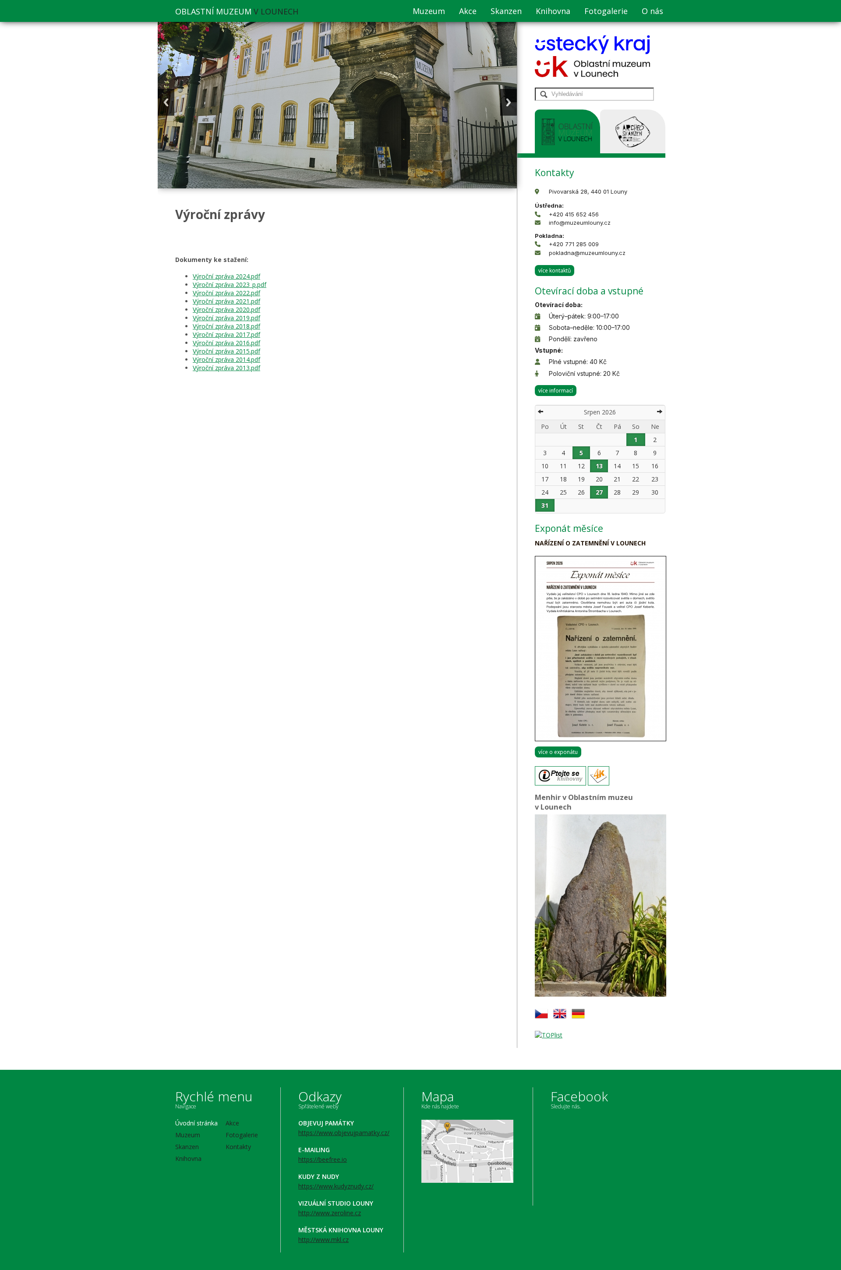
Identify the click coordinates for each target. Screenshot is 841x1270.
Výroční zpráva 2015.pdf (226, 351)
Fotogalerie (606, 11)
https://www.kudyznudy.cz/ (336, 1186)
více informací (555, 390)
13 (599, 466)
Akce (468, 11)
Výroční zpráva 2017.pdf (226, 334)
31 (544, 505)
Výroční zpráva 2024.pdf (226, 276)
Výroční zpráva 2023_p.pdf (229, 284)
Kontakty (238, 1147)
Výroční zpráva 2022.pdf (226, 293)
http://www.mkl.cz (323, 1239)
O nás (652, 11)
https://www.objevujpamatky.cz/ (343, 1132)
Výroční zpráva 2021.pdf (226, 301)
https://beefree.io (322, 1159)
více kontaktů (554, 270)
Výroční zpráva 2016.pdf (226, 343)
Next (508, 102)
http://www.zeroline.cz (329, 1213)
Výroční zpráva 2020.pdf (226, 309)
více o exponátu (558, 752)
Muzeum (429, 11)
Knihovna (553, 11)
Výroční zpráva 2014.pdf (226, 359)
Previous (166, 102)
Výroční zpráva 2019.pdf (226, 318)
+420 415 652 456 (574, 214)
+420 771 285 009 (574, 244)
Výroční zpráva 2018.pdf (226, 326)
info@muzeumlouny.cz (580, 222)
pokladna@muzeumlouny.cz (587, 252)
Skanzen (506, 11)
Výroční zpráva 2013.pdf (226, 368)
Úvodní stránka (196, 1123)
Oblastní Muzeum (236, 11)
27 (599, 492)
